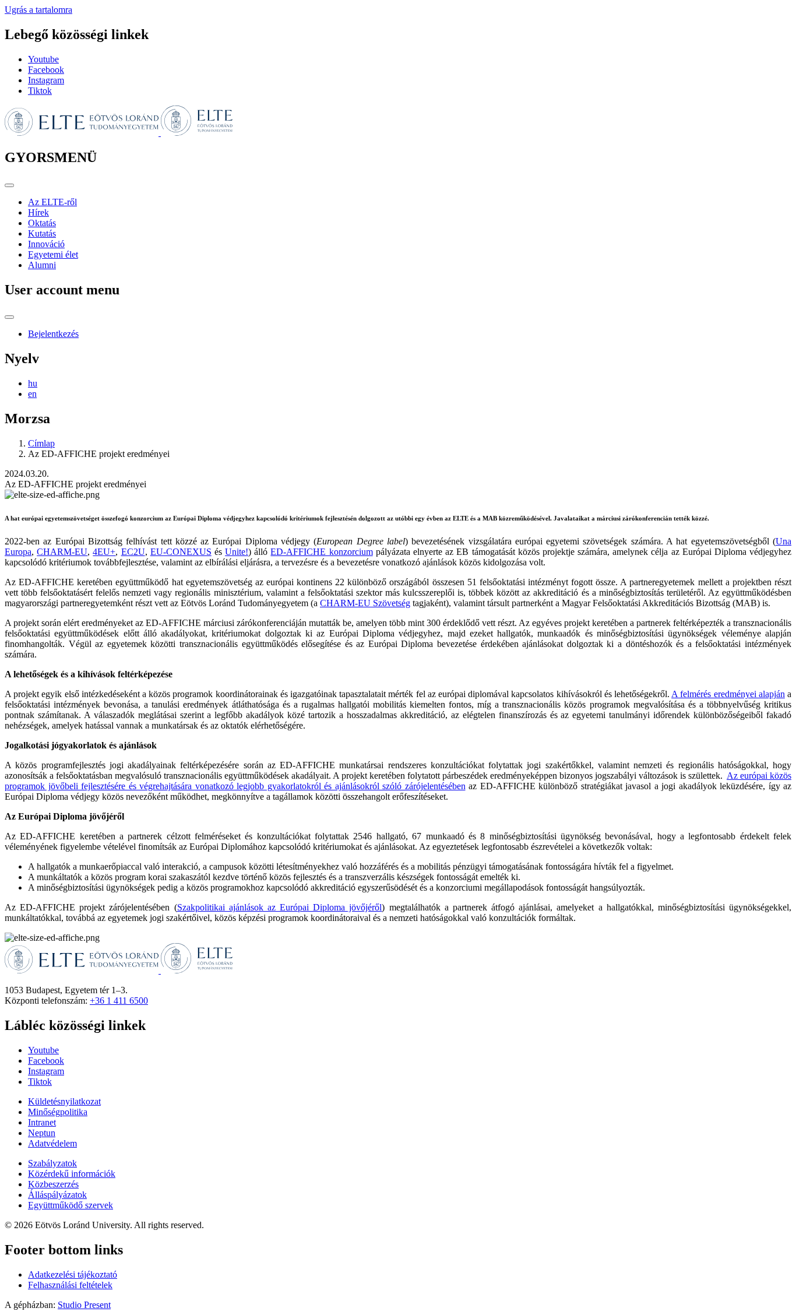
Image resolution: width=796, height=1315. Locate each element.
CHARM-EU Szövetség (365, 603)
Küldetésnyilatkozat (64, 1101)
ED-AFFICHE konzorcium (321, 552)
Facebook (46, 70)
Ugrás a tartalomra (38, 10)
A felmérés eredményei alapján (728, 694)
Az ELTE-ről (52, 202)
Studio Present (84, 1305)
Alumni (42, 265)
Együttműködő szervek (70, 1205)
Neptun (41, 1133)
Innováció (46, 244)
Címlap (41, 443)
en (32, 394)
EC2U (133, 552)
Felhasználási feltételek (70, 1285)
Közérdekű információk (71, 1174)
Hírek (38, 212)
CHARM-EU (62, 552)
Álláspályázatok (57, 1195)
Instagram (46, 80)
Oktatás (42, 223)
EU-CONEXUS (181, 552)
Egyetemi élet (53, 254)
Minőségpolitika (57, 1112)
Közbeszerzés (53, 1184)
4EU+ (104, 552)
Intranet (42, 1122)
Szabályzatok (52, 1163)
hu (32, 383)
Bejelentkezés (53, 334)
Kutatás (42, 233)
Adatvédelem (52, 1143)
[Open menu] (9, 185)
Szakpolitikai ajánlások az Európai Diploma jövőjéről (279, 907)
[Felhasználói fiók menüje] (9, 317)
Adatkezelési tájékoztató (72, 1274)
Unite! (236, 552)
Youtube (43, 59)
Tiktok (40, 91)
